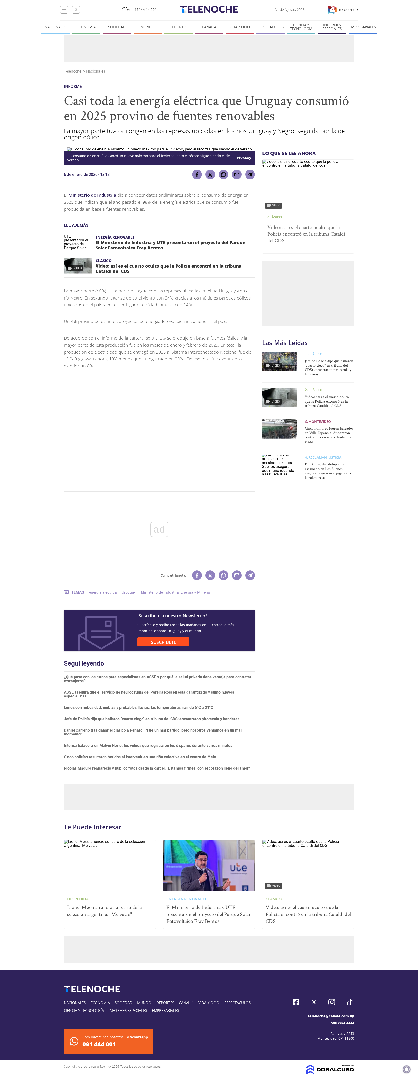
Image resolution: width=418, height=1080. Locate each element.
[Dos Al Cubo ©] (330, 1073)
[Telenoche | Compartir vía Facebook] (197, 174)
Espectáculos (271, 27)
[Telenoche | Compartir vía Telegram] (250, 174)
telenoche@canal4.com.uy (331, 1016)
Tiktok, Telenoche (349, 1002)
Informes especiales (332, 26)
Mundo (148, 27)
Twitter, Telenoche (314, 1002)
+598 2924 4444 (341, 1023)
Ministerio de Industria (92, 195)
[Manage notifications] (407, 1069)
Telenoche (73, 71)
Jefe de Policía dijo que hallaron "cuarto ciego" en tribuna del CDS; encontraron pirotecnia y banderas (151, 719)
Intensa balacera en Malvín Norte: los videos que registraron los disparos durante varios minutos (148, 745)
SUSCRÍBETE (163, 642)
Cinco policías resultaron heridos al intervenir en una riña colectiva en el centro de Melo (140, 757)
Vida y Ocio (239, 27)
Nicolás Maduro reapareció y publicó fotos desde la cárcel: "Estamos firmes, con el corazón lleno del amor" (157, 768)
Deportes (178, 27)
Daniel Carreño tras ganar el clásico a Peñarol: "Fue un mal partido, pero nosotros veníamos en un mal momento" (153, 732)
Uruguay (129, 592)
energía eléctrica (103, 592)
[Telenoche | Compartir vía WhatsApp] (223, 174)
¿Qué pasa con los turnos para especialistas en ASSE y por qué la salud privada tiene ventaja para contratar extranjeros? (157, 679)
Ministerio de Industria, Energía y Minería (175, 592)
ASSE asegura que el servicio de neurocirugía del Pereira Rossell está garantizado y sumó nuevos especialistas (149, 694)
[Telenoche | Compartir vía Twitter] (210, 174)
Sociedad (117, 27)
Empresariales (362, 27)
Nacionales (55, 27)
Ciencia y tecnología (301, 26)
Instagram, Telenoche (331, 1002)
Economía (86, 27)
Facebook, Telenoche (296, 1002)
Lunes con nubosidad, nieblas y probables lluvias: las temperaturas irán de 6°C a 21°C (138, 707)
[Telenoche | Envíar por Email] (237, 174)
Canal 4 (209, 27)
